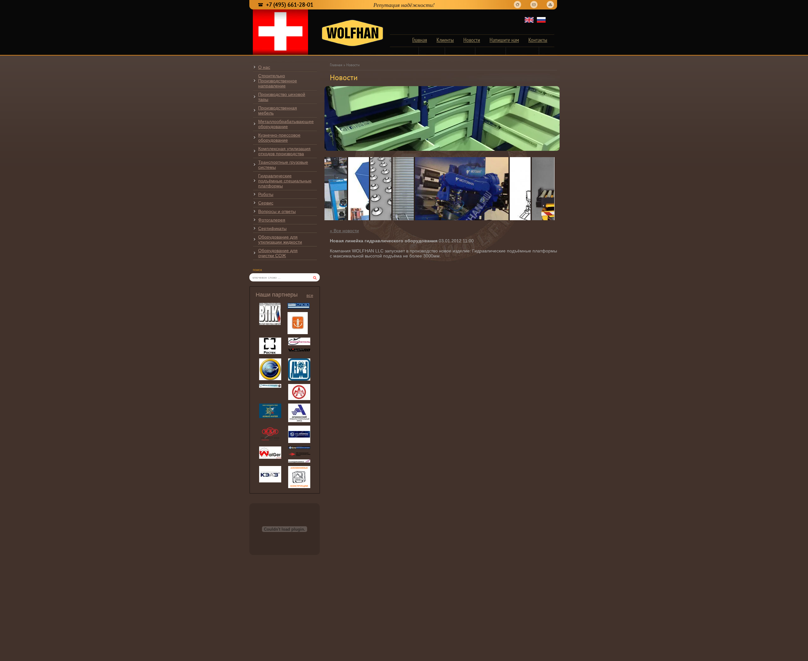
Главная (336, 65)
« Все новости (344, 230)
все (309, 295)
